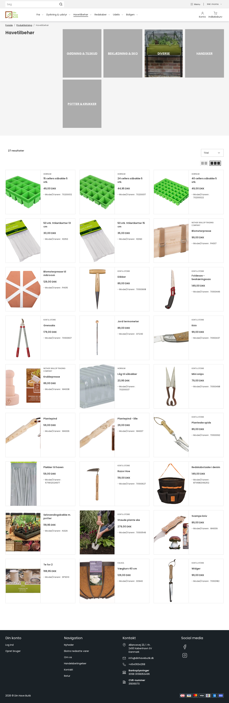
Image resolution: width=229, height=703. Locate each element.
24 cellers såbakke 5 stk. (130, 180)
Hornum (47, 174)
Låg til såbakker (127, 374)
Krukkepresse (51, 376)
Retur (67, 676)
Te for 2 (48, 564)
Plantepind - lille (128, 418)
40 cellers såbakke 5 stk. (204, 180)
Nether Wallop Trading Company (203, 224)
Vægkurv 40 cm (127, 568)
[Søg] (61, 4)
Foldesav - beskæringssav (201, 277)
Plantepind (50, 418)
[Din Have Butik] (16, 14)
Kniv (194, 325)
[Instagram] (185, 655)
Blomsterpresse (201, 231)
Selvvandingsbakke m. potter (57, 516)
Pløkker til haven (53, 467)
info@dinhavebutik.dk (141, 658)
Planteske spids (201, 422)
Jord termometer (128, 321)
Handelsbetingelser (75, 663)
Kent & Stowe (124, 271)
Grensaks (49, 325)
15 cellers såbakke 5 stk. (55, 180)
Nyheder (69, 645)
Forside (9, 25)
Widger (196, 568)
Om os (68, 657)
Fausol (121, 563)
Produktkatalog (24, 25)
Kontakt (68, 669)
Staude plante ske (129, 520)
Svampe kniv (199, 516)
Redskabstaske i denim (206, 467)
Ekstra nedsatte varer (76, 651)
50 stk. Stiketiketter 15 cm (131, 224)
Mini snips (198, 374)
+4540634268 (137, 664)
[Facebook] (185, 647)
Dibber (122, 277)
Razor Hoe (124, 471)
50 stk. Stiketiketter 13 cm (57, 224)
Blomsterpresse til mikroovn (54, 273)
